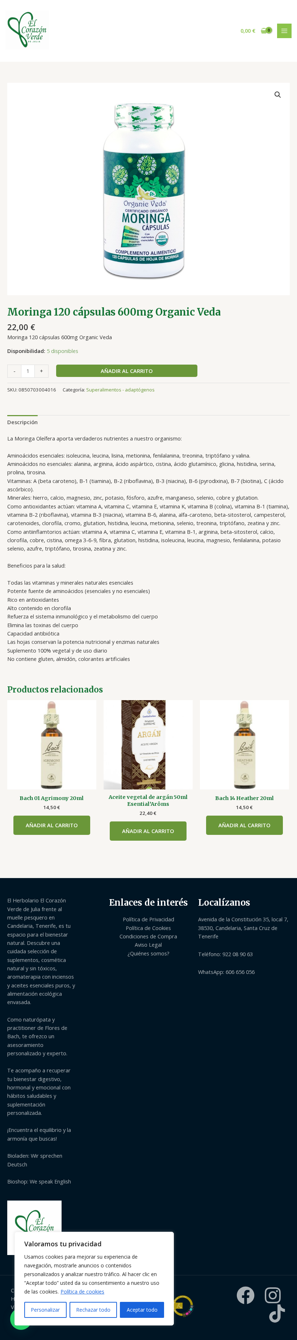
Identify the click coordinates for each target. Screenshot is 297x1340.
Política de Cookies (148, 927)
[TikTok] (277, 1313)
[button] (277, 94)
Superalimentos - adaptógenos (120, 389)
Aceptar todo (142, 1309)
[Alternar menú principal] (284, 31)
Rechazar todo (93, 1309)
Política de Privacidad (148, 919)
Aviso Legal (148, 944)
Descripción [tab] (22, 422)
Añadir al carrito (127, 370)
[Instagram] (273, 1295)
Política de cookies (82, 1291)
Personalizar (45, 1309)
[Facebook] (246, 1295)
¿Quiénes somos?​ (148, 953)
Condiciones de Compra (148, 936)
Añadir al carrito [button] (52, 825)
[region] (94, 1278)
